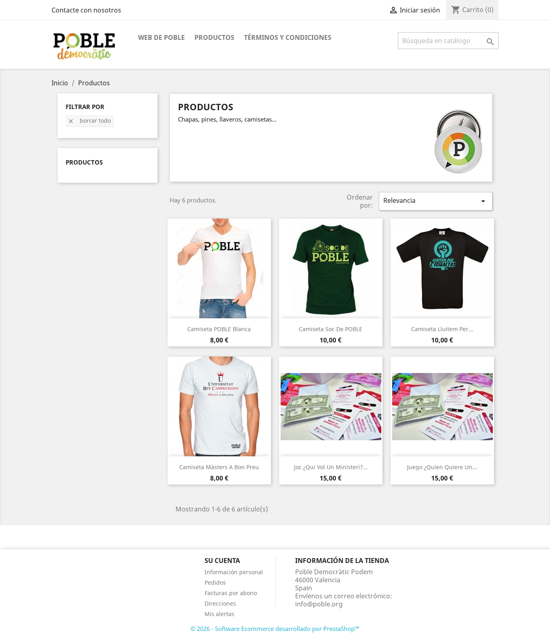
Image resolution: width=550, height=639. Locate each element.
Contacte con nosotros (86, 10)
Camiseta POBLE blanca (219, 329)
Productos (214, 37)
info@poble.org (319, 604)
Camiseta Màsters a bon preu (219, 467)
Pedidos (215, 582)
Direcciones (220, 603)
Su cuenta (222, 560)
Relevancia (435, 201)
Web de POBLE (161, 37)
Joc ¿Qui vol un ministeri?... (331, 467)
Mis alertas (219, 614)
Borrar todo (89, 120)
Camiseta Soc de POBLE (330, 329)
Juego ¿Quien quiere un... (442, 467)
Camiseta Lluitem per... (442, 329)
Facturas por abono (231, 593)
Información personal (234, 572)
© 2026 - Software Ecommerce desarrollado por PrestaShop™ (275, 629)
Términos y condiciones (287, 37)
